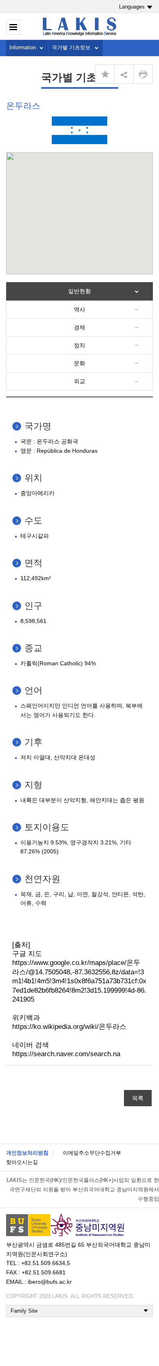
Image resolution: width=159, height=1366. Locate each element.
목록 (138, 1098)
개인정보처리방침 (27, 1153)
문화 (79, 363)
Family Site (24, 1311)
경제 (79, 327)
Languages (132, 7)
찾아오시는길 (22, 1162)
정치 (79, 345)
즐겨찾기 (104, 74)
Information (22, 47)
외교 (79, 381)
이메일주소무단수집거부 (92, 1153)
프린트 (143, 74)
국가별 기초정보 (71, 47)
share (124, 74)
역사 (79, 309)
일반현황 (79, 291)
